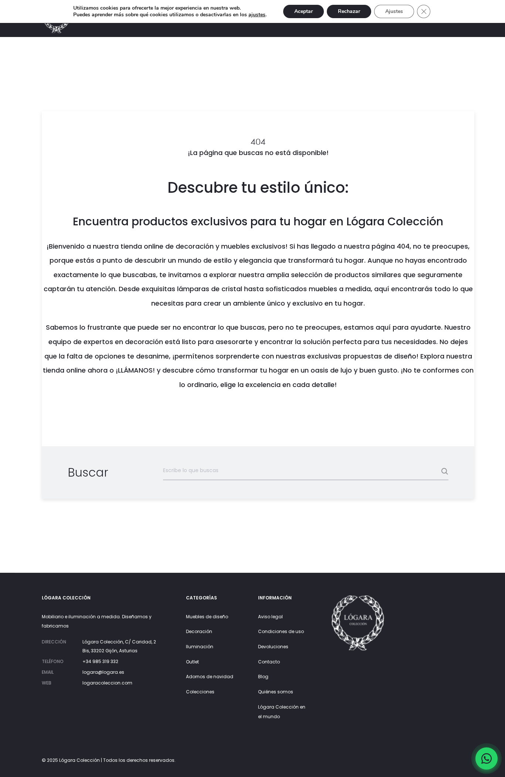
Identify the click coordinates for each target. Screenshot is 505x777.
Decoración (199, 631)
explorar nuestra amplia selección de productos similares (305, 274)
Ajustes (394, 11)
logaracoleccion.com (107, 683)
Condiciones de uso (281, 631)
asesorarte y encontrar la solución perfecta (289, 341)
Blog (263, 676)
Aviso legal (270, 616)
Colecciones (200, 692)
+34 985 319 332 (100, 661)
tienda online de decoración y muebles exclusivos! (204, 246)
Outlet (192, 662)
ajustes (256, 14)
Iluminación (199, 646)
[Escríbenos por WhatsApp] (486, 758)
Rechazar (349, 11)
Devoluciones (273, 646)
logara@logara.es (103, 672)
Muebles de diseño (207, 616)
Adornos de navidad (209, 676)
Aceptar (303, 11)
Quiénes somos (275, 692)
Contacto (269, 662)
